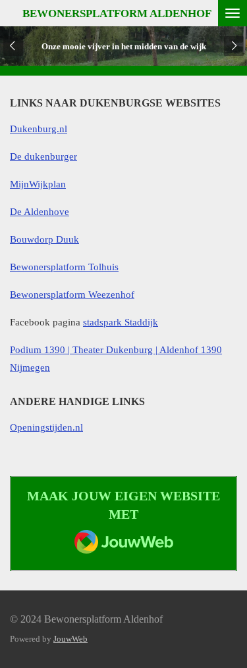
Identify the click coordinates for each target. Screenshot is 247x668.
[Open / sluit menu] (232, 13)
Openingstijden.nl (46, 427)
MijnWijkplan (38, 184)
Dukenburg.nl (38, 129)
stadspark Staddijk (120, 322)
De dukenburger (43, 156)
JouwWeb (70, 639)
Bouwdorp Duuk (44, 239)
